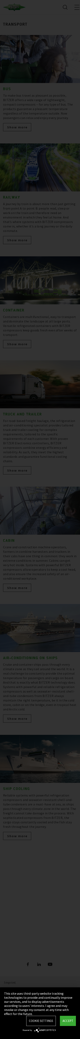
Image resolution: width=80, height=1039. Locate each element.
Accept (68, 1021)
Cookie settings (41, 1021)
